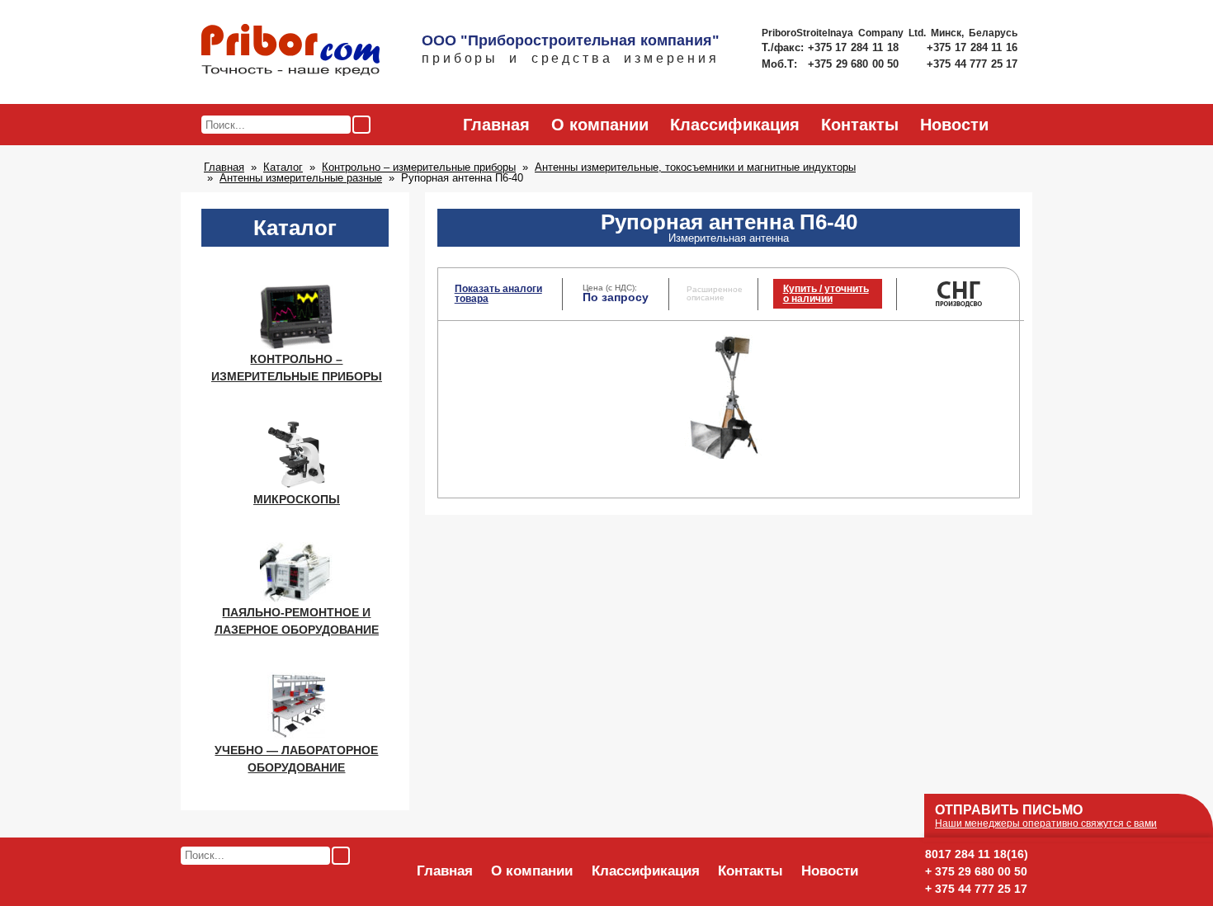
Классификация (735, 125)
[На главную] (290, 51)
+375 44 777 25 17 (972, 64)
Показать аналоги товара (498, 294)
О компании (600, 125)
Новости (954, 125)
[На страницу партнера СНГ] (960, 305)
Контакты (860, 125)
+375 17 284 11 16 (972, 47)
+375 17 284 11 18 (855, 47)
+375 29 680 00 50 (855, 64)
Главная (496, 125)
